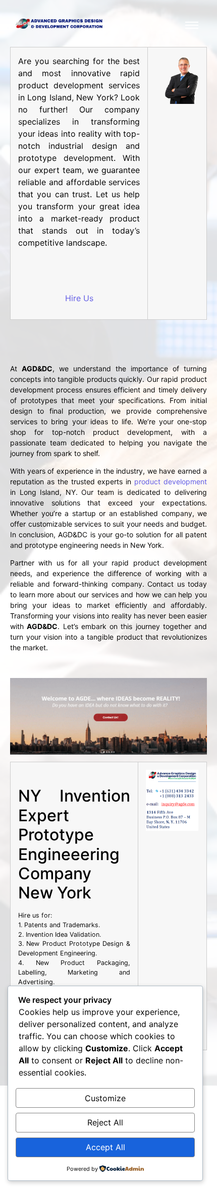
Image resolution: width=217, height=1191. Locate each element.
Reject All (105, 1122)
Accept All (105, 1147)
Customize (105, 1098)
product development (170, 481)
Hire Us (79, 298)
